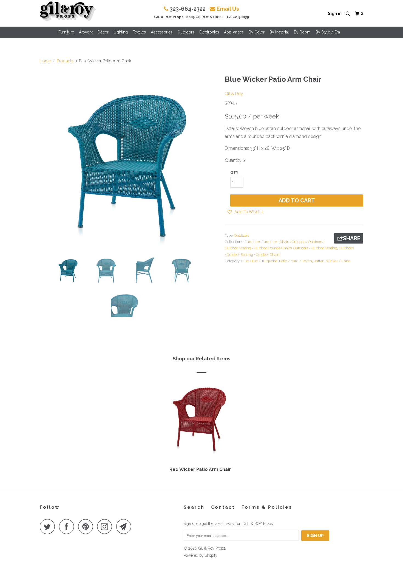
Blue (245, 261)
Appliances (234, 32)
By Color (257, 32)
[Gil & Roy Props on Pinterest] (87, 526)
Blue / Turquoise (263, 261)
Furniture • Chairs (276, 242)
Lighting (120, 32)
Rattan (319, 261)
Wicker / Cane (338, 261)
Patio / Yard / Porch (295, 261)
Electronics (209, 32)
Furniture (66, 32)
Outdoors (185, 32)
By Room (302, 32)
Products (65, 60)
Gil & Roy (234, 93)
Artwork (86, 32)
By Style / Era (328, 32)
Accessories (161, 32)
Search (194, 507)
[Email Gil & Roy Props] (125, 526)
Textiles (139, 32)
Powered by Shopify (200, 555)
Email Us (228, 8)
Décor (103, 32)
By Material (279, 32)
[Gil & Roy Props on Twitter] (49, 526)
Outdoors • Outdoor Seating (315, 248)
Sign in (335, 13)
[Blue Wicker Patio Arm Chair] (129, 161)
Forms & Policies (267, 507)
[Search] (348, 14)
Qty (234, 172)
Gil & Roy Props (211, 548)
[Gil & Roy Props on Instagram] (106, 526)
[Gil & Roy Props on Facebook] (68, 526)
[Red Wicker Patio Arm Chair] (200, 421)
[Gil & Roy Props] (68, 11)
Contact (223, 507)
